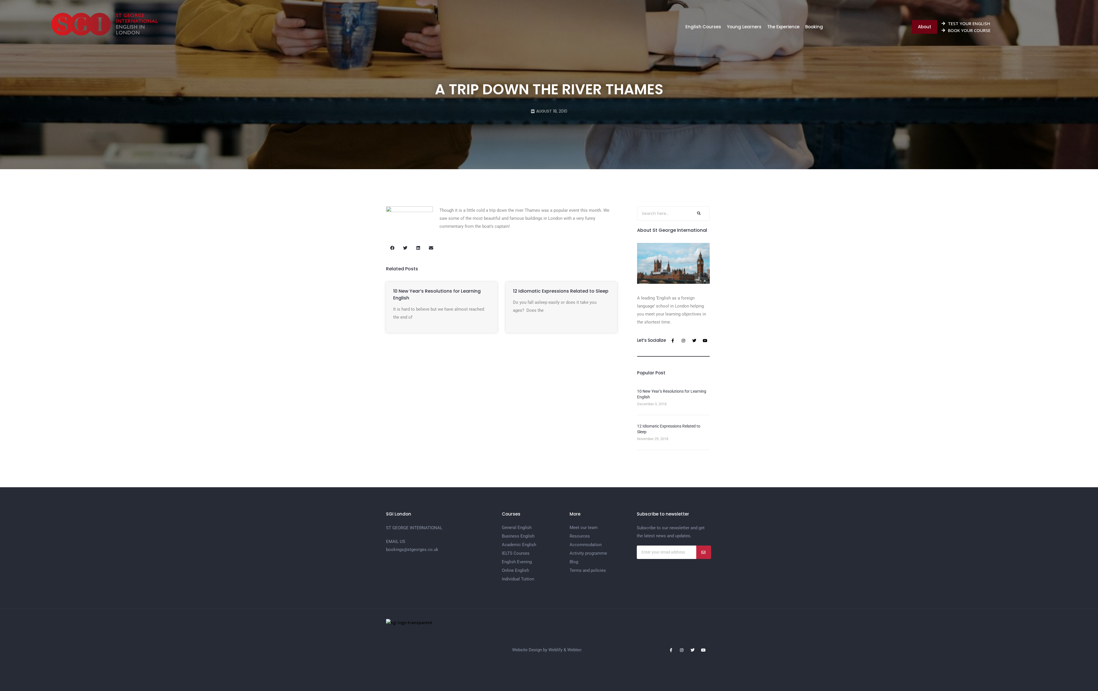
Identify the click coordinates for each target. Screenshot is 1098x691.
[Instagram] (683, 341)
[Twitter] (694, 341)
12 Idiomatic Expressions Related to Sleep (560, 291)
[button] (392, 247)
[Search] (698, 213)
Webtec (574, 649)
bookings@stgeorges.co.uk (412, 549)
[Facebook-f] (673, 341)
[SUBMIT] (703, 552)
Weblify (555, 649)
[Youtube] (705, 341)
